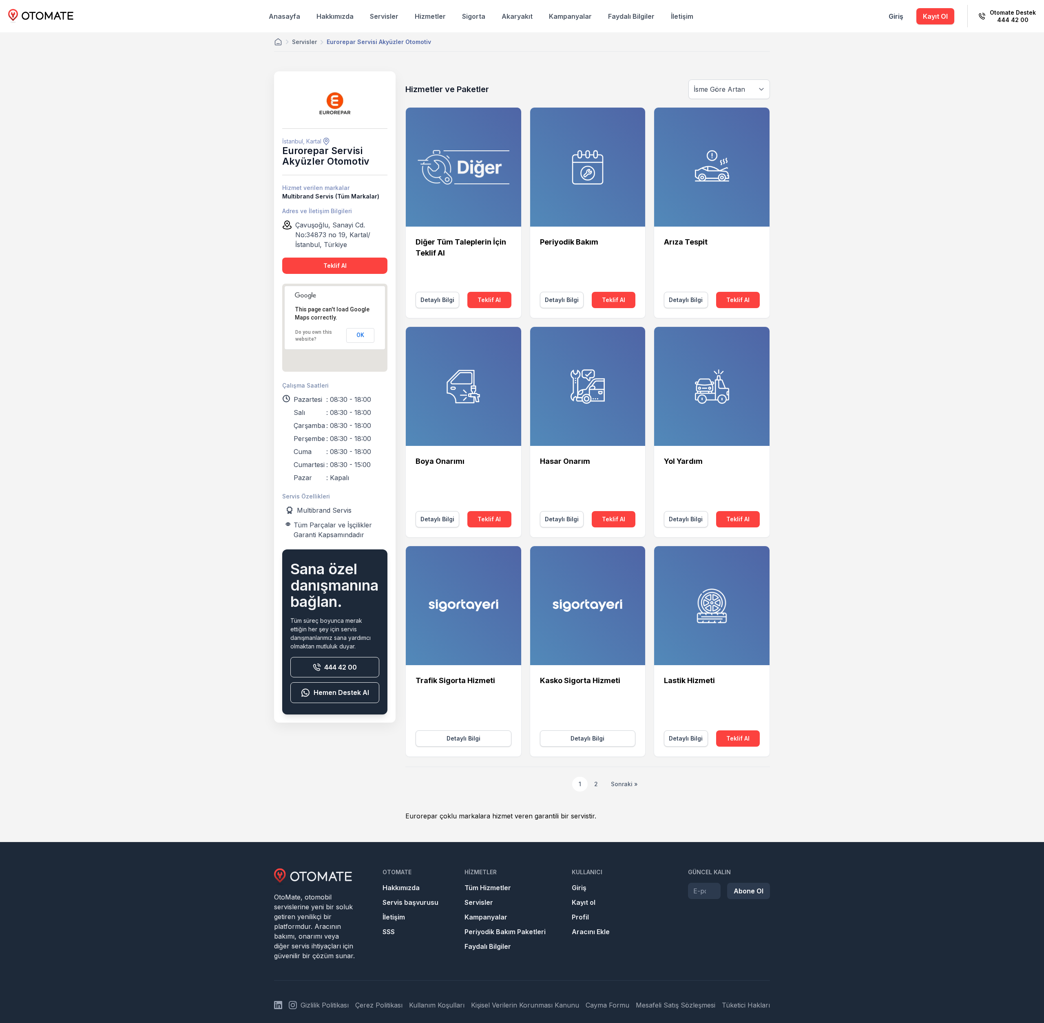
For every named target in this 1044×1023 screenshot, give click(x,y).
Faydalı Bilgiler (631, 16)
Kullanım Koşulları (436, 1005)
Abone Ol (748, 891)
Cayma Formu (607, 1005)
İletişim (682, 16)
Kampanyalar (570, 16)
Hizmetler (430, 16)
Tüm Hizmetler (487, 888)
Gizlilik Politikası (325, 1005)
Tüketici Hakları (746, 1005)
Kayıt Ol (935, 16)
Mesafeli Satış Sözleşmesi (675, 1005)
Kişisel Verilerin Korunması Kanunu (525, 1005)
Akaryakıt (517, 16)
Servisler (384, 16)
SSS (389, 932)
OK (360, 335)
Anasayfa (284, 16)
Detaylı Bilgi (437, 299)
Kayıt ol (583, 902)
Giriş (896, 16)
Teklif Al (335, 265)
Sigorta (473, 16)
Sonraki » (624, 783)
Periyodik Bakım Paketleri (505, 932)
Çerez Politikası (379, 1005)
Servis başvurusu (410, 902)
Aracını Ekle (591, 932)
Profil (580, 917)
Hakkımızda (335, 16)
